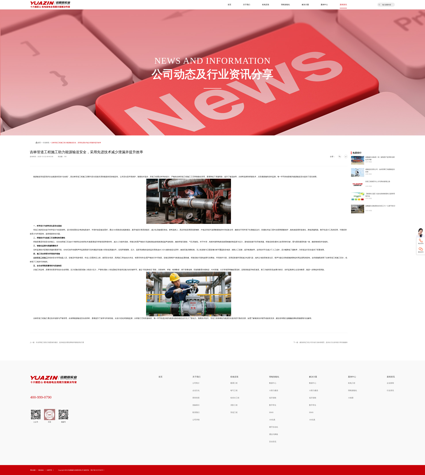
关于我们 (246, 5)
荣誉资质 (196, 398)
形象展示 (196, 405)
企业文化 (196, 390)
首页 (229, 5)
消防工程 (234, 405)
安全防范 (272, 442)
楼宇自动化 (273, 427)
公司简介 (196, 383)
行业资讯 (46, 142)
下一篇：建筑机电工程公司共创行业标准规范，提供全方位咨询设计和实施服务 (320, 342)
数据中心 (272, 383)
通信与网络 (273, 434)
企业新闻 (390, 383)
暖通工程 (234, 383)
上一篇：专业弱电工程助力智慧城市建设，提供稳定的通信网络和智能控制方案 (57, 342)
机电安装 (265, 5)
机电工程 (351, 383)
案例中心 (324, 5)
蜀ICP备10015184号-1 (97, 470)
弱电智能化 (285, 5)
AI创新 (351, 398)
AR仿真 (272, 420)
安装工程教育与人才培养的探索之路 (377, 181)
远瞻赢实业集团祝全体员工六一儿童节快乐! (380, 206)
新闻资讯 (343, 5)
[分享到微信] (339, 156)
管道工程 (234, 412)
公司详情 (196, 420)
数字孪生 (272, 405)
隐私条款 (41, 470)
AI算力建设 (273, 390)
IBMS (271, 412)
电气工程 (234, 390)
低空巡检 (272, 398)
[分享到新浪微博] (346, 156)
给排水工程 (234, 398)
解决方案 (305, 5)
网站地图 (33, 470)
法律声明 (49, 470)
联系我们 (196, 412)
